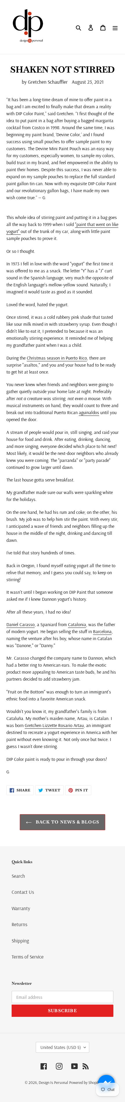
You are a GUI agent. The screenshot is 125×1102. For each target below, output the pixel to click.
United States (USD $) (60, 1047)
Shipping (20, 941)
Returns (19, 924)
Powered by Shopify (84, 1082)
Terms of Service (28, 957)
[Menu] (115, 27)
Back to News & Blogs (67, 822)
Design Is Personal (53, 1082)
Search (18, 876)
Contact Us (23, 892)
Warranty (21, 908)
